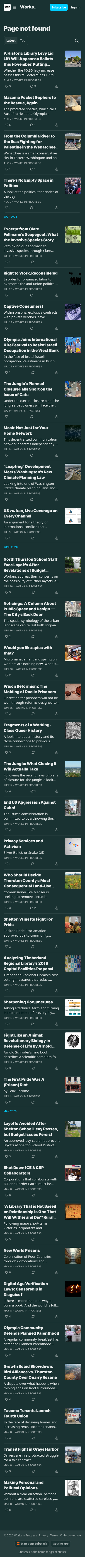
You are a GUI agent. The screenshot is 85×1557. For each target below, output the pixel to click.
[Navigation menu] (10, 7)
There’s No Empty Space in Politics (28, 183)
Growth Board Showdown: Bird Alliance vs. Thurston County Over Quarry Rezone (30, 1372)
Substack (24, 1552)
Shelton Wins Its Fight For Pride (28, 922)
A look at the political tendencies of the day (31, 194)
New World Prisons (22, 1250)
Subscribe (59, 7)
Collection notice (70, 1535)
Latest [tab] (11, 40)
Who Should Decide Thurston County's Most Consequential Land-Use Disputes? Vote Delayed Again (27, 881)
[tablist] (16, 40)
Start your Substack (34, 1544)
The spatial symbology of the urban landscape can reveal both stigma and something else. (31, 622)
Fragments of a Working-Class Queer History (27, 728)
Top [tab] (22, 40)
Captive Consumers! (23, 306)
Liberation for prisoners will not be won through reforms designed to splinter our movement (31, 700)
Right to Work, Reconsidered (31, 273)
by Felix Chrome (16, 1090)
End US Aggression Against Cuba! (30, 805)
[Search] (76, 40)
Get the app (61, 1544)
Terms (54, 1535)
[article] (42, 70)
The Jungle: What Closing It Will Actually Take (30, 766)
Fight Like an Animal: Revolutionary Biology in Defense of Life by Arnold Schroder (28, 1041)
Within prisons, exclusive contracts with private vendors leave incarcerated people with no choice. (31, 314)
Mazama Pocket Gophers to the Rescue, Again (30, 100)
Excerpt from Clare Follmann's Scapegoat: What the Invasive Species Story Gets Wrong (31, 235)
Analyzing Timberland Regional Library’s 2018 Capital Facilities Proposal (28, 963)
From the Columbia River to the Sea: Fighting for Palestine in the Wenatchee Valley (30, 142)
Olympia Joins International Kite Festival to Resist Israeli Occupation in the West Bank (31, 345)
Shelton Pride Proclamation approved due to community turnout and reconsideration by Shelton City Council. (28, 932)
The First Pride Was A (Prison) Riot (24, 1082)
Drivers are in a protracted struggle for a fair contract (31, 1457)
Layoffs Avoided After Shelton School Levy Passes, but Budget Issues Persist (31, 1129)
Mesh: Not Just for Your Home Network (26, 431)
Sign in (75, 7)
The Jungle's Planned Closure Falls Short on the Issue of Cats (28, 389)
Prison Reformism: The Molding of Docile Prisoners (30, 689)
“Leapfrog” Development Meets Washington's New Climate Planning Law (28, 472)
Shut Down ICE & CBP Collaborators (24, 1170)
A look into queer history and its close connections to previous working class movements (29, 738)
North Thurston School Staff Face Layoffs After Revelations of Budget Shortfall (31, 565)
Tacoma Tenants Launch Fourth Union (27, 1413)
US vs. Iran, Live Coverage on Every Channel (31, 513)
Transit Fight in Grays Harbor (31, 1449)
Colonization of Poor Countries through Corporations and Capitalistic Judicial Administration (30, 1258)
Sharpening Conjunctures (28, 1002)
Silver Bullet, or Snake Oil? (24, 852)
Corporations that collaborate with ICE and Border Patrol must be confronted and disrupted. (30, 1181)
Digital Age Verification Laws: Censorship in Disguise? (26, 1289)
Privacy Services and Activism (23, 844)
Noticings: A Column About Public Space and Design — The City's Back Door (30, 609)
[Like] (7, 295)
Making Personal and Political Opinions (24, 1485)
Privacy (43, 1535)
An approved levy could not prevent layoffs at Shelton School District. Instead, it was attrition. (32, 1142)
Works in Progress (27, 80)
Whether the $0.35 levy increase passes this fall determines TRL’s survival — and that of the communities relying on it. (29, 72)
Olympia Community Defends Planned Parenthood (31, 1330)
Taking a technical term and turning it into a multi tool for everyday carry (31, 1010)
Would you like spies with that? (28, 650)
